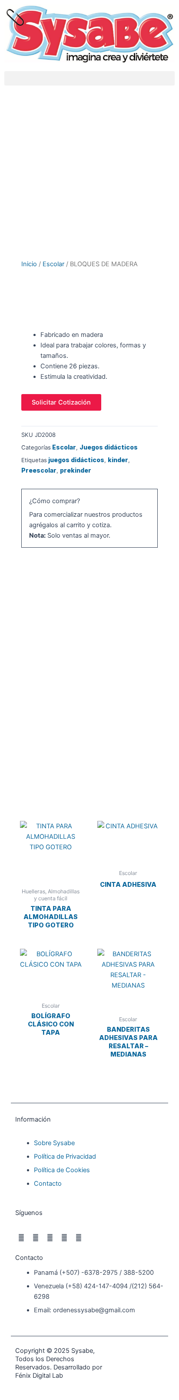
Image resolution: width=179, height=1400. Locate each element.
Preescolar (38, 470)
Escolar (53, 264)
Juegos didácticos (109, 447)
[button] (89, 78)
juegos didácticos (76, 459)
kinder (118, 459)
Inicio (29, 264)
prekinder (75, 470)
